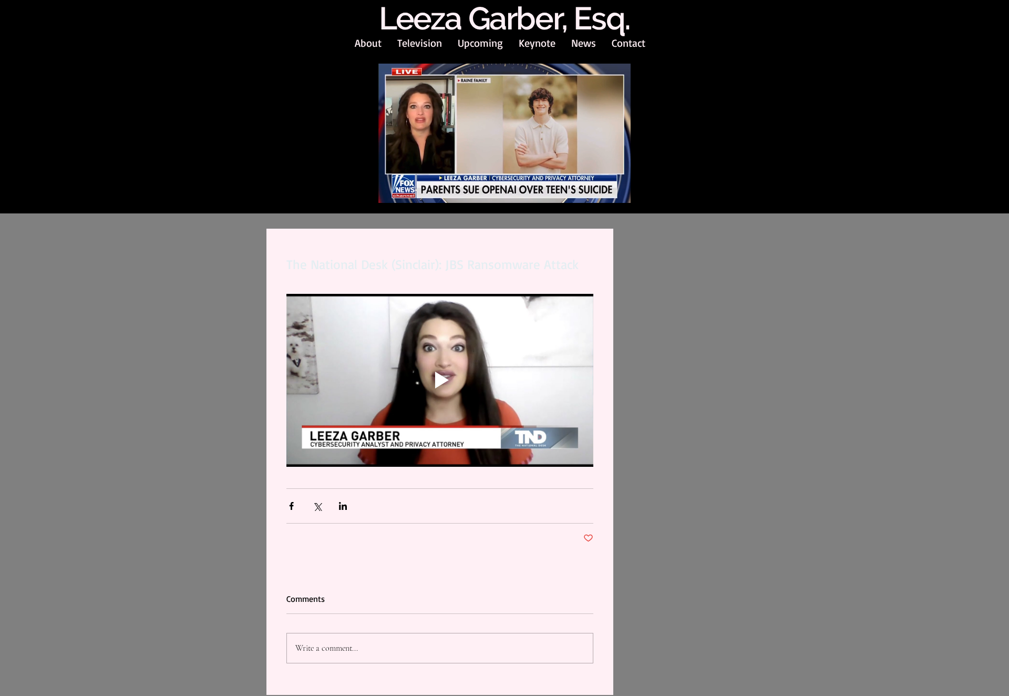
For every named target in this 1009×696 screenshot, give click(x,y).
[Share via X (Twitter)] (317, 506)
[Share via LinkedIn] (343, 506)
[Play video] (439, 380)
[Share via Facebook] (291, 506)
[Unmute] (410, 190)
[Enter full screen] (616, 190)
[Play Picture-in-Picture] (598, 190)
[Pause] (392, 190)
